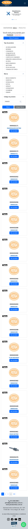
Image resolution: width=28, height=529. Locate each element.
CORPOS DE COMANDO (13, 57)
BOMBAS (8, 49)
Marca (6, 74)
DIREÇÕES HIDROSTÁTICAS (14, 59)
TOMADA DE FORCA (11, 69)
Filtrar (8, 107)
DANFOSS (9, 80)
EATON (8, 84)
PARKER (8, 92)
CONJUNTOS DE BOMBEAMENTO (11, 54)
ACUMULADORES (11, 47)
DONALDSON (10, 82)
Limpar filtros (20, 107)
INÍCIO (15, 28)
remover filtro (18, 35)
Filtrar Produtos (14, 38)
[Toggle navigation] (25, 3)
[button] (11, 19)
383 (14, 494)
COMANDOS (9, 51)
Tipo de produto (9, 43)
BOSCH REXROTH (11, 78)
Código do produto (9, 97)
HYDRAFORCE (10, 88)
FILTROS (8, 61)
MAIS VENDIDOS (11, 63)
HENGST (8, 86)
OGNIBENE (9, 90)
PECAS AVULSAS (10, 67)
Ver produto (14, 131)
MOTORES (9, 65)
